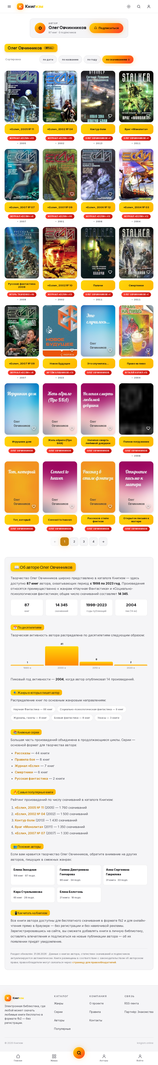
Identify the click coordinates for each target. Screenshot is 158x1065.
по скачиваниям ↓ (118, 59)
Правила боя (25, 759)
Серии (58, 1011)
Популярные (62, 1028)
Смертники (24, 772)
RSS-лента (131, 1003)
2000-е (62, 668)
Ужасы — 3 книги (108, 717)
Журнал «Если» (27, 766)
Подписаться (109, 28)
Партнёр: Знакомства (138, 1011)
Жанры (54, 1060)
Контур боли (25, 820)
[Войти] (148, 6)
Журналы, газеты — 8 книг (30, 717)
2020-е (131, 668)
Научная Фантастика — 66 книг (33, 709)
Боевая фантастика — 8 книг (72, 717)
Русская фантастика (31, 778)
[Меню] (9, 6)
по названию (70, 59)
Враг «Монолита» (29, 827)
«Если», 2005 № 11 (29, 807)
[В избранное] (34, 115)
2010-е (96, 668)
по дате (48, 59)
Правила (95, 1011)
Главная (18, 1060)
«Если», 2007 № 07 (30, 833)
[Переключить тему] (128, 6)
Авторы (104, 1060)
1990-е (27, 668)
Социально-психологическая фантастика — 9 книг (92, 709)
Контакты (95, 1020)
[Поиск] (138, 6)
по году (92, 59)
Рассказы (22, 753)
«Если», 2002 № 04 (30, 814)
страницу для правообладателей (94, 962)
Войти (140, 1060)
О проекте (96, 1003)
